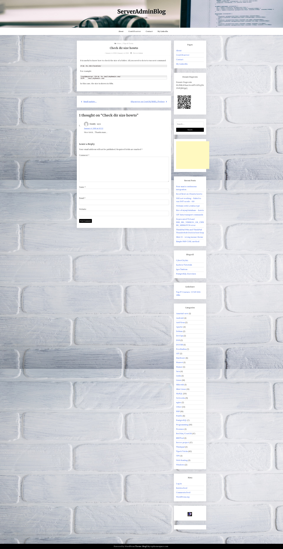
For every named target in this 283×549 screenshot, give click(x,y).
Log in (179, 483)
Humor (179, 367)
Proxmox (180, 429)
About (121, 31)
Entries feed (181, 488)
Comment (84, 155)
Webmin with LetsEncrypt (188, 206)
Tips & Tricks (128, 43)
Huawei (179, 362)
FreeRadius (181, 349)
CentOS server (134, 31)
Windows (180, 464)
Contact (149, 31)
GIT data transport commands (189, 214)
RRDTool (180, 438)
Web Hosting (182, 460)
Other (119, 43)
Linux (178, 380)
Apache (179, 327)
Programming (182, 424)
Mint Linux (181, 389)
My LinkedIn (163, 31)
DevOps (179, 336)
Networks (180, 398)
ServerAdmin (138, 53)
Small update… (90, 101)
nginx (178, 402)
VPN (178, 456)
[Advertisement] (192, 155)
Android (180, 318)
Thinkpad (180, 447)
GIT (177, 353)
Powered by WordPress (124, 546)
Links (178, 376)
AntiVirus (180, 322)
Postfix (179, 416)
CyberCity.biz (182, 260)
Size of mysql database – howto (190, 210)
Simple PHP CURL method (187, 241)
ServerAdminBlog (141, 11)
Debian (179, 331)
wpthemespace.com (159, 546)
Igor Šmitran (181, 269)
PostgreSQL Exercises (186, 274)
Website (82, 209)
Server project (182, 442)
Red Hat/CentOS (184, 433)
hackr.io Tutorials (184, 265)
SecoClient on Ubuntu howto (189, 194)
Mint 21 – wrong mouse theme (189, 237)
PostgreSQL (181, 420)
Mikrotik (180, 384)
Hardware (180, 358)
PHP (178, 411)
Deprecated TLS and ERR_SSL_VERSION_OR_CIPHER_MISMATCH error (190, 222)
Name (82, 187)
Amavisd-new (182, 313)
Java (178, 371)
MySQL (179, 393)
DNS (178, 340)
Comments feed (183, 492)
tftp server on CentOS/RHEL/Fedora (147, 101)
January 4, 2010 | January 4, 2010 (117, 53)
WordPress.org (182, 497)
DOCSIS (179, 344)
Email (82, 198)
